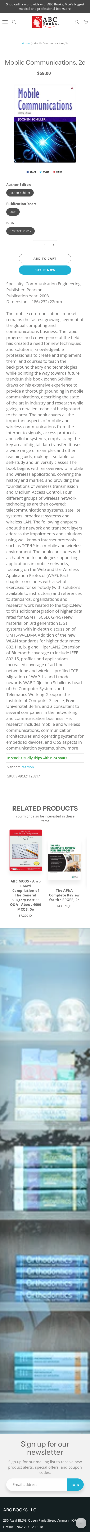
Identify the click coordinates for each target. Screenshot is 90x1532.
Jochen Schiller (20, 193)
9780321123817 (20, 231)
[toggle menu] (5, 22)
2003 (13, 212)
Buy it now (45, 270)
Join (76, 1485)
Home (26, 43)
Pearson (27, 767)
